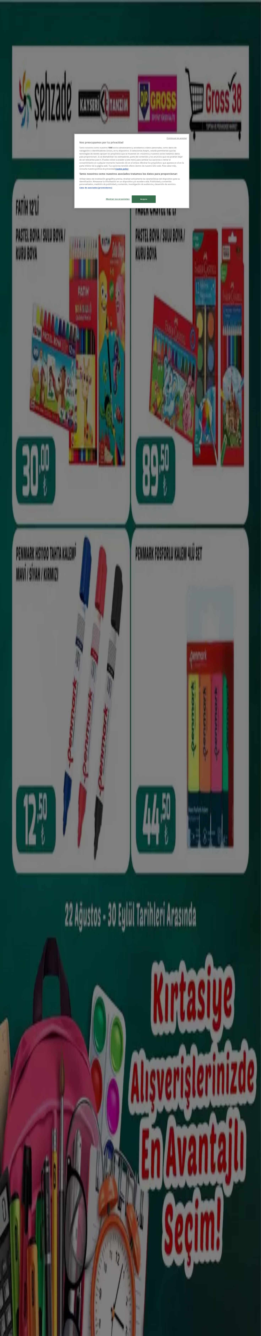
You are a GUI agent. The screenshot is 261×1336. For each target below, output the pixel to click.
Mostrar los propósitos (118, 199)
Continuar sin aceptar (177, 138)
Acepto (143, 199)
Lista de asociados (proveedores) (95, 187)
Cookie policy (121, 168)
